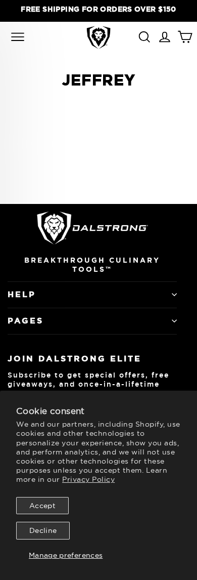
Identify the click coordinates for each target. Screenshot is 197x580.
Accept (42, 505)
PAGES (25, 320)
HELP (22, 294)
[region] (98, 9)
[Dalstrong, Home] (98, 37)
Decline (43, 530)
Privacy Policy (88, 479)
